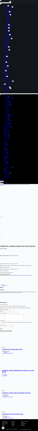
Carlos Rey (29, 429)
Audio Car (7, 167)
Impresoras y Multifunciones (6, 126)
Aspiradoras (6, 176)
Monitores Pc (6, 153)
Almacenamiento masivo (8, 97)
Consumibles (6, 127)
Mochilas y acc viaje (7, 163)
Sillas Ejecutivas (6, 150)
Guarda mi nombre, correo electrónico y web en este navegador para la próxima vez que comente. (16, 322)
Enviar (1, 328)
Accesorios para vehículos (8, 166)
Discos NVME (8, 99)
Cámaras (5, 159)
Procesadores (6, 119)
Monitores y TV (4, 152)
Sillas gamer (6, 151)
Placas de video (6, 101)
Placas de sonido (8, 108)
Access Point (6, 145)
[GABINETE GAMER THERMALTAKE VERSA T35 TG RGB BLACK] (9, 368)
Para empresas (6, 158)
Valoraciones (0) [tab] (4, 285)
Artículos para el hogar (5, 172)
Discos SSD (8, 100)
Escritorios (5, 149)
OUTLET (5, 164)
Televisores (5, 156)
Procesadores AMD (9, 120)
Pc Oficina (7, 139)
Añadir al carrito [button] (4, 375)
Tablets (5, 142)
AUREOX (20, 275)
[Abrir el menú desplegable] (8, 96)
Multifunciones (6, 133)
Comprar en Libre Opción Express (5, 274)
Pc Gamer (7, 138)
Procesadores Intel (9, 121)
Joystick (7, 107)
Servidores (5, 140)
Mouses (7, 112)
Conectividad (4, 143)
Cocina (5, 175)
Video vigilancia (6, 160)
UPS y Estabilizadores (7, 125)
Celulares (5, 135)
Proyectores (6, 154)
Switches (5, 148)
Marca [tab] (3, 284)
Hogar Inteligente (6, 177)
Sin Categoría (4, 162)
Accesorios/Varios (7, 104)
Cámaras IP (6, 161)
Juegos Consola (6, 170)
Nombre (1, 311)
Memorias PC (8, 124)
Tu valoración (2, 320)
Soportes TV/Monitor (7, 155)
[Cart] (3, 428)
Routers (5, 147)
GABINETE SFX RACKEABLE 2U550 (12, 349)
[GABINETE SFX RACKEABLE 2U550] (12, 347)
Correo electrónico (3, 313)
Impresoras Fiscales (7, 131)
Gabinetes (5, 122)
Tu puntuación (2, 309)
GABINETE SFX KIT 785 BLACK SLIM (12, 414)
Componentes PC (4, 96)
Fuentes (5, 118)
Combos (7, 113)
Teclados (7, 109)
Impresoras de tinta (7, 130)
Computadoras (6, 137)
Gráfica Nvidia (8, 103)
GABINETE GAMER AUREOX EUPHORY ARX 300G (16, 393)
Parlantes (7, 110)
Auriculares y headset (9, 105)
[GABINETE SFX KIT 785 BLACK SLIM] (12, 411)
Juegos (3, 169)
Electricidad (8, 168)
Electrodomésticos (7, 173)
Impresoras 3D (6, 129)
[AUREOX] (3, 282)
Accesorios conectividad (8, 144)
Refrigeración (6, 116)
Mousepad (7, 111)
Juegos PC (5, 171)
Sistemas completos (5, 134)
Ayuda (11, 272)
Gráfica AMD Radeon (9, 102)
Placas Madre (6, 114)
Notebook (5, 141)
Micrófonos (8, 106)
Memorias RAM (6, 123)
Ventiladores (8, 117)
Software (5, 165)
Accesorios (5, 128)
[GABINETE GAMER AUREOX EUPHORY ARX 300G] (12, 390)
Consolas (5, 136)
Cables (5, 146)
